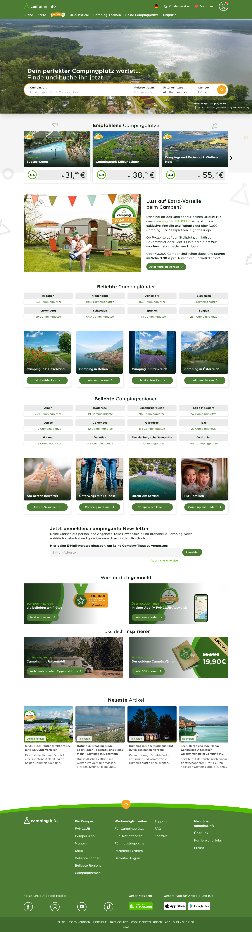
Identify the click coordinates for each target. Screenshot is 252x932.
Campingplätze (35, 738)
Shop (79, 850)
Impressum (100, 922)
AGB (167, 922)
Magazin (169, 15)
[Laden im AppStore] (175, 906)
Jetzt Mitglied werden (164, 266)
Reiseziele (84, 738)
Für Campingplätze (129, 828)
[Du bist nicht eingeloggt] (223, 6)
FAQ (157, 828)
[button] (79, 90)
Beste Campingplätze (142, 15)
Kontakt (160, 836)
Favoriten (206, 6)
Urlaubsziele (79, 15)
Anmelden (192, 552)
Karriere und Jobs (208, 840)
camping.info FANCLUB (172, 221)
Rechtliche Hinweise (164, 560)
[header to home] (40, 6)
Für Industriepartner (130, 843)
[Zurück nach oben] (126, 804)
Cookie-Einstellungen (146, 922)
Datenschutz (119, 922)
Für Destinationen (128, 836)
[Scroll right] (230, 158)
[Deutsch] (156, 6)
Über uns (201, 833)
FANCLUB (82, 828)
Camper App (85, 836)
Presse (199, 847)
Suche (28, 15)
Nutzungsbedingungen (74, 922)
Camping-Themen (107, 15)
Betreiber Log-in (127, 858)
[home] (41, 820)
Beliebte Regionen (89, 865)
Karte (41, 15)
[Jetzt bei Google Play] (199, 906)
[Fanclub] (58, 15)
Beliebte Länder (87, 858)
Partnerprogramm (129, 850)
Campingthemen (88, 872)
